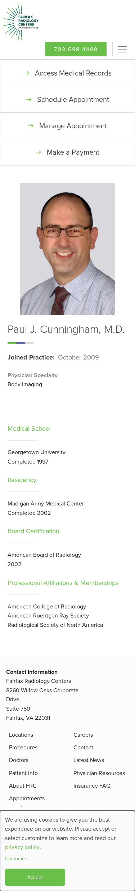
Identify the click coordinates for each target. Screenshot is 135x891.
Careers (83, 735)
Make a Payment (73, 152)
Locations (21, 735)
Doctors (18, 760)
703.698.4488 (76, 49)
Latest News (88, 760)
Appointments (27, 798)
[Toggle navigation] (122, 49)
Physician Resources (99, 773)
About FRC (23, 785)
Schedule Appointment (73, 99)
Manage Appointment (73, 125)
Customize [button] (16, 858)
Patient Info (23, 773)
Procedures (23, 747)
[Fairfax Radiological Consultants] (34, 22)
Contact (83, 747)
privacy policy (22, 847)
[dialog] (67, 851)
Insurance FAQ (92, 785)
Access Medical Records (73, 73)
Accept (35, 877)
